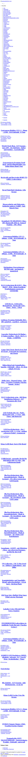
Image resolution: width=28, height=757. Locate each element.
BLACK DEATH (7, 16)
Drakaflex (5, 30)
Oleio (4, 77)
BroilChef (5, 20)
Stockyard (5, 99)
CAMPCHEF (6, 24)
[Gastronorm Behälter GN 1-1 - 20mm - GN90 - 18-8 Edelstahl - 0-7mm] (6, 124)
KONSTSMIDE (6, 62)
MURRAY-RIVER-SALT (9, 71)
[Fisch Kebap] (4, 662)
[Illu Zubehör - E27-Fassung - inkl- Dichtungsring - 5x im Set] (6, 677)
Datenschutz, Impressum (8, 749)
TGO (4, 104)
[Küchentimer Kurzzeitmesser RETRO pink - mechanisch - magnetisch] (6, 262)
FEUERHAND (6, 34)
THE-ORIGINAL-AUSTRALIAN (11, 106)
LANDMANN (6, 66)
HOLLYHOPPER (7, 51)
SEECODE (5, 91)
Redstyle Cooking (7, 84)
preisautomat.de (22, 754)
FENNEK (5, 32)
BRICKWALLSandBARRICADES (11, 18)
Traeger (5, 107)
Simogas (5, 93)
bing (1, 753)
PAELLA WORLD (7, 79)
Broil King (5, 19)
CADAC (5, 22)
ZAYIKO (5, 115)
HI (3, 50)
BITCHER (5, 15)
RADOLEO (6, 83)
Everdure (5, 31)
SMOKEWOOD (7, 95)
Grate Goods (6, 43)
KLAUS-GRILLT (7, 58)
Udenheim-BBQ (6, 109)
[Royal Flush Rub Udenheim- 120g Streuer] (6, 184)
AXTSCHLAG (6, 10)
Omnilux (5, 78)
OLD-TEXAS (6, 74)
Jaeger (4, 54)
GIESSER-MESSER (7, 40)
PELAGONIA (6, 80)
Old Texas (5, 75)
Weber (4, 114)
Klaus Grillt (5, 59)
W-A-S (4, 112)
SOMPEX (5, 96)
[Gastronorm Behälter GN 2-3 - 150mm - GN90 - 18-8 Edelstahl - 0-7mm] (6, 633)
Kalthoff (5, 56)
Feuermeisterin (6, 36)
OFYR (4, 73)
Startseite (5, 117)
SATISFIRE (6, 90)
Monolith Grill (6, 69)
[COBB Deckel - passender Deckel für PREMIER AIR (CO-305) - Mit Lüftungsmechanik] (6, 453)
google (23, 752)
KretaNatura (6, 63)
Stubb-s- (5, 103)
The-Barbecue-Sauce (7, 105)
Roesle (4, 85)
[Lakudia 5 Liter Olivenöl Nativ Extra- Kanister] (6, 603)
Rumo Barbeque (6, 88)
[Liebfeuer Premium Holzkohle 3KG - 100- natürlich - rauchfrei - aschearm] (6, 314)
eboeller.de (4, 755)
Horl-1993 (5, 52)
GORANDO (6, 41)
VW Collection (6, 111)
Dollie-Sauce (6, 29)
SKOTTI (5, 94)
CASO (4, 25)
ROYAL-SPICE (6, 87)
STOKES (5, 100)
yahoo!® (6, 753)
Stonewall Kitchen (7, 101)
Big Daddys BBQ (7, 13)
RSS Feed (5, 747)
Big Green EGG (6, 14)
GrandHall (5, 42)
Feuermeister (6, 35)
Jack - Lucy (5, 53)
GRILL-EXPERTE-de (8, 46)
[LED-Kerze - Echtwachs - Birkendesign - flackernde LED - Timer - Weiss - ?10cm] (6, 298)
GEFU (4, 38)
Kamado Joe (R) (6, 57)
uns (4, 110)
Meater (4, 67)
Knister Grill (6, 61)
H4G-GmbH (6, 47)
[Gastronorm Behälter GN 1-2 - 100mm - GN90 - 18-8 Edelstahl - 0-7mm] (6, 231)
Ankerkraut (5, 9)
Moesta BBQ (6, 68)
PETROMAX (6, 82)
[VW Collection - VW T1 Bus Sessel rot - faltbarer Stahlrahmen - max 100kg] (6, 558)
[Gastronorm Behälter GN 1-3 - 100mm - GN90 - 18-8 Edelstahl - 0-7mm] (6, 247)
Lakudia (5, 64)
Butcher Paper (6, 21)
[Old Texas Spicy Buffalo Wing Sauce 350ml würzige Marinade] (6, 589)
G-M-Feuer (5, 37)
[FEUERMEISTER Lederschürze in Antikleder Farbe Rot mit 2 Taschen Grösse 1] (6, 618)
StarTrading (5, 98)
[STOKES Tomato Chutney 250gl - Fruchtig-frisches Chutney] (6, 718)
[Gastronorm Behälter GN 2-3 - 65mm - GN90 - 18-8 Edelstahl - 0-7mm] (6, 703)
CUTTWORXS (6, 27)
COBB (4, 26)
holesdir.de (16, 754)
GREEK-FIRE (6, 45)
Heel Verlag (5, 48)
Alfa (4, 8)
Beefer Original (6, 11)
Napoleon (5, 72)
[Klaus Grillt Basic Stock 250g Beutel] (6, 437)
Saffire (4, 89)
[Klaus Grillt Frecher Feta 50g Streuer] (6, 689)
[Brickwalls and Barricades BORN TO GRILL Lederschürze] (6, 171)
